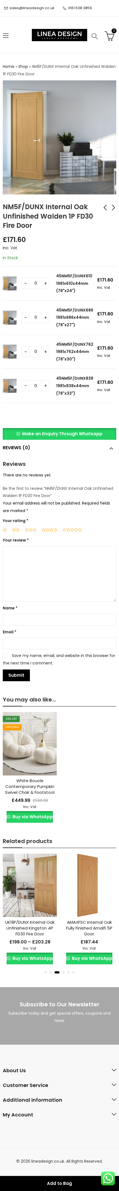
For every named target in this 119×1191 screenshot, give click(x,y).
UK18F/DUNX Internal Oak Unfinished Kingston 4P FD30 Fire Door (30, 928)
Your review (16, 540)
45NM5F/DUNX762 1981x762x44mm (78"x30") (74, 352)
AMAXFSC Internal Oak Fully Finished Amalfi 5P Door (89, 928)
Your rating (15, 520)
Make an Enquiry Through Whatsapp (62, 434)
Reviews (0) (16, 447)
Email (9, 632)
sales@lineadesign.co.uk (32, 8)
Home (8, 66)
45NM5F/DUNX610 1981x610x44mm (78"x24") (74, 283)
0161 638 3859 (80, 8)
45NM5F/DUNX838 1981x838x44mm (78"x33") (74, 385)
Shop (23, 66)
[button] (59, 434)
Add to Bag (59, 1183)
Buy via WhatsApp (32, 817)
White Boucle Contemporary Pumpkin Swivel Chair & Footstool (30, 786)
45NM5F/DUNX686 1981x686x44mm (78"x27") (74, 317)
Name (10, 608)
